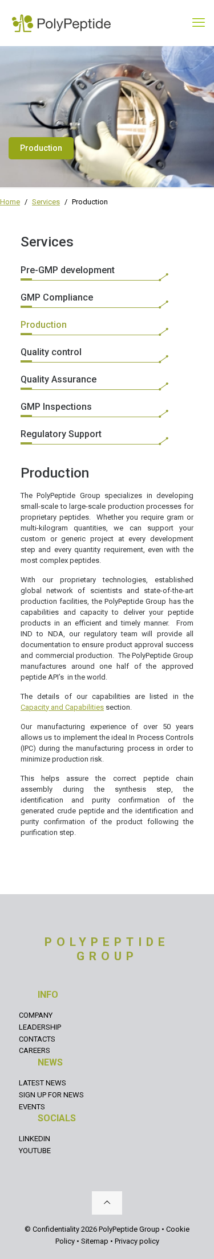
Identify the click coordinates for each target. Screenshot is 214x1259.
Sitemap (94, 1241)
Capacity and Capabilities (62, 707)
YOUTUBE (35, 1150)
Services (46, 202)
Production (44, 324)
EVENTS (32, 1106)
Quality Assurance (58, 379)
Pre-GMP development (68, 270)
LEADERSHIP (40, 1027)
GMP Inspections (56, 406)
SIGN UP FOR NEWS (51, 1095)
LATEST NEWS (42, 1083)
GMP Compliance (57, 297)
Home (10, 202)
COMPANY (36, 1015)
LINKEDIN (34, 1138)
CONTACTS (37, 1039)
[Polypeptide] (61, 23)
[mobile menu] (198, 22)
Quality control (51, 352)
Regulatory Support (61, 434)
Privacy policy (137, 1241)
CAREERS (34, 1050)
